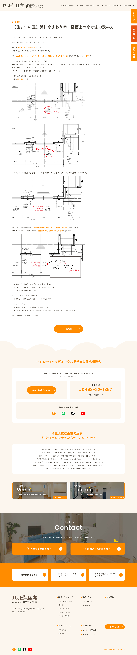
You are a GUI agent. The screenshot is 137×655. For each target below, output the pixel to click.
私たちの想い (62, 630)
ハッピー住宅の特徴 (65, 601)
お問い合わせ (115, 627)
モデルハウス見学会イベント (41, 390)
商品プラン (90, 5)
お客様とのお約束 (64, 612)
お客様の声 (117, 5)
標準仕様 (61, 605)
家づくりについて (103, 5)
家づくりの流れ (63, 609)
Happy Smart (87, 605)
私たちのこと (129, 5)
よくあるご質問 (63, 616)
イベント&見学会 (67, 5)
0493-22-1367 (97, 390)
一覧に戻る (68, 329)
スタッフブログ (88, 634)
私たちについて (64, 625)
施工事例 (80, 5)
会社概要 (61, 633)
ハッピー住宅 (87, 601)
